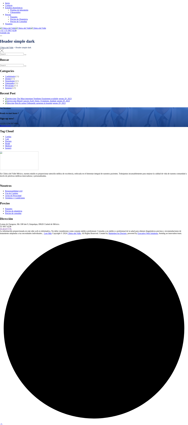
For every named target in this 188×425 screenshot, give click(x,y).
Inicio (7, 3)
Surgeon (8, 88)
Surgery (8, 148)
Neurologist (10, 81)
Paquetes (13, 17)
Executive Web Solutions (148, 233)
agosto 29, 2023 (65, 99)
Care (7, 139)
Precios (8, 15)
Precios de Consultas (18, 21)
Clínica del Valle (74, 233)
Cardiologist (10, 76)
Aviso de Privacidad (13, 196)
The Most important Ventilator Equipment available (37, 99)
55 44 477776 (6, 229)
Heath (7, 143)
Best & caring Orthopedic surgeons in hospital (33, 103)
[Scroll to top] (1, 424)
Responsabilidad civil (13, 191)
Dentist (8, 79)
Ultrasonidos (15, 12)
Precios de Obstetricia (19, 19)
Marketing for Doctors (117, 233)
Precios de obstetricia (13, 211)
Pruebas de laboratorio (19, 10)
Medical (8, 146)
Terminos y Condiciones (15, 198)
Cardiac (8, 137)
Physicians (9, 85)
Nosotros (8, 24)
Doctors (8, 141)
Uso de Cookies (11, 193)
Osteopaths (9, 83)
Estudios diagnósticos (14, 8)
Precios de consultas (13, 213)
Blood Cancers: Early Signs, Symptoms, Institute (36, 101)
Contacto (8, 5)
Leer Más (48, 233)
